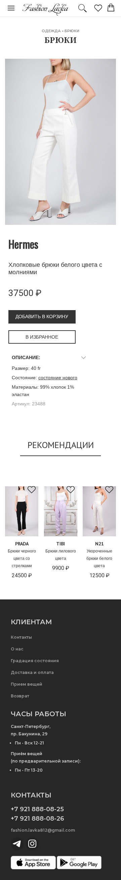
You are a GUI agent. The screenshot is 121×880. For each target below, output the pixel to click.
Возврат (20, 695)
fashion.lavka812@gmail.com (43, 830)
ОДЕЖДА (51, 31)
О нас (17, 648)
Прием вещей (26, 684)
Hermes (23, 244)
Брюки (72, 31)
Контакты (21, 637)
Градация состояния (35, 660)
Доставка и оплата (32, 672)
